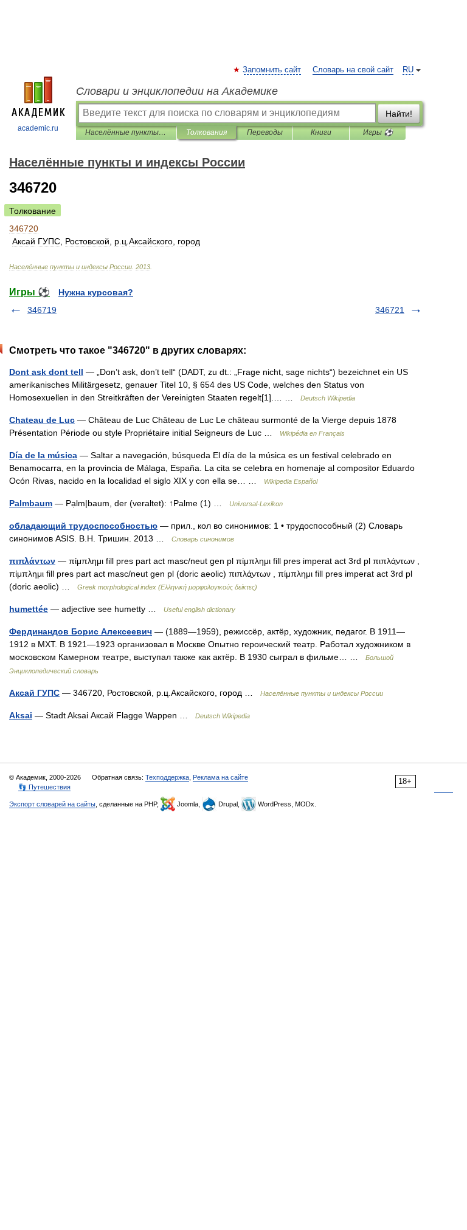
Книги (321, 132)
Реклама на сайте (220, 777)
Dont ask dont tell (46, 372)
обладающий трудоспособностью (83, 526)
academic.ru (38, 128)
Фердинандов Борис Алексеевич (80, 631)
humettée (28, 609)
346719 (42, 310)
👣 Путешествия (44, 787)
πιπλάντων (32, 561)
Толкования (206, 132)
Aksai (20, 715)
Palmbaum (30, 503)
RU (408, 70)
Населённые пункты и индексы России (126, 132)
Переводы (265, 132)
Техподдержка (167, 777)
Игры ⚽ (378, 132)
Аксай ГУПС (34, 693)
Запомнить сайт (272, 70)
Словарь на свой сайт (353, 70)
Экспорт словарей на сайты (52, 804)
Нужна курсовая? (95, 292)
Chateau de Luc (42, 420)
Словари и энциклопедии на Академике (177, 91)
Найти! (399, 114)
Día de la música (43, 455)
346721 (389, 310)
